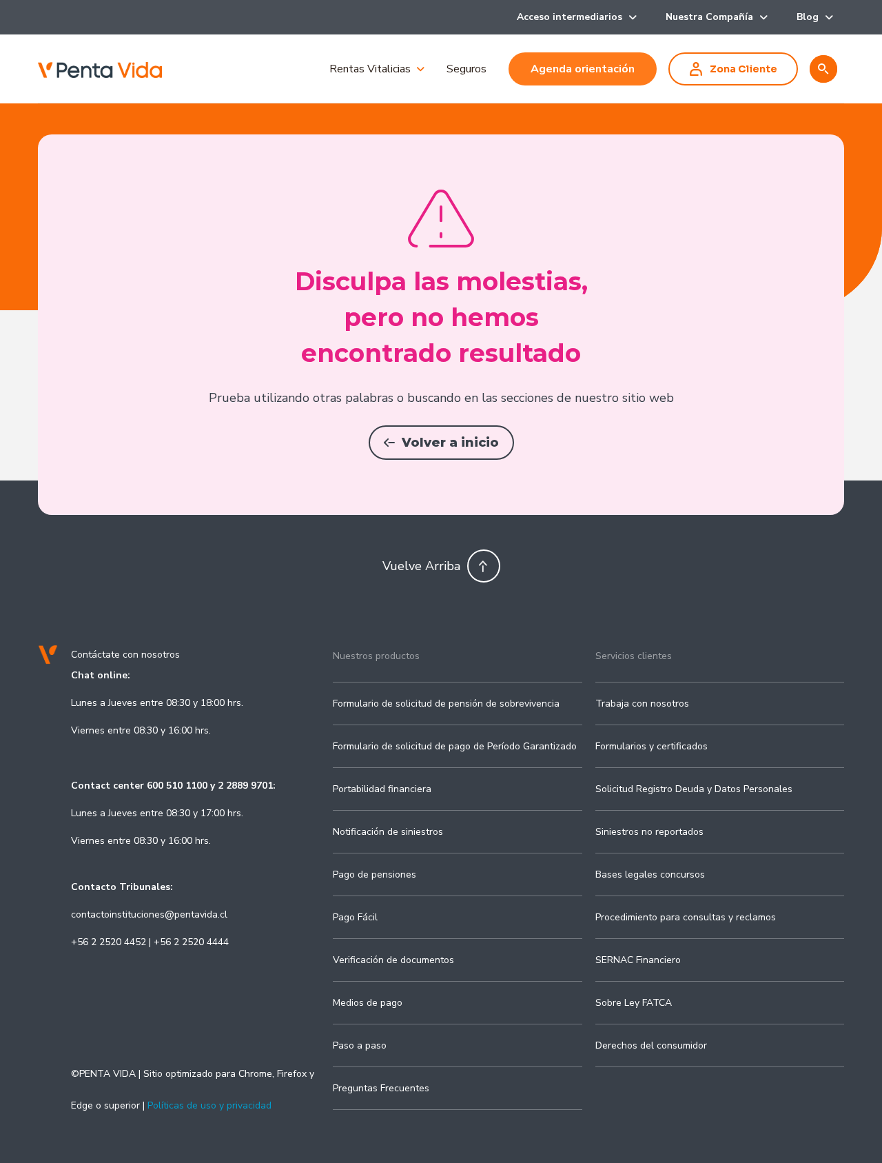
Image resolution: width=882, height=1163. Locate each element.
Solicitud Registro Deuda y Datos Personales (693, 789)
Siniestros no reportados (649, 831)
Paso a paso (360, 1045)
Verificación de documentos (393, 960)
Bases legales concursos (650, 874)
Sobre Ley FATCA (633, 1002)
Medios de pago (367, 1002)
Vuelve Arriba (421, 566)
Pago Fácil (355, 917)
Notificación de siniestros (388, 831)
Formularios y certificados (651, 746)
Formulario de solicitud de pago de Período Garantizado (455, 746)
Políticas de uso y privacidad (209, 1105)
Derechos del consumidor (651, 1045)
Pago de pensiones (374, 874)
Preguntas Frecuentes (381, 1088)
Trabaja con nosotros (642, 703)
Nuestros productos (376, 656)
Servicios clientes (633, 656)
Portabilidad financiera (382, 789)
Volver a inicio (450, 442)
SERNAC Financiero (638, 960)
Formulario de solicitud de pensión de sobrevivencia (446, 703)
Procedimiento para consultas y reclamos (685, 917)
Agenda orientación (583, 69)
